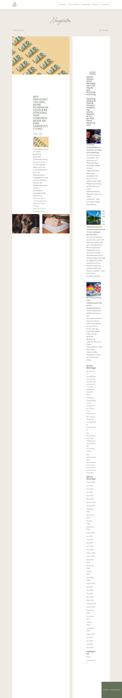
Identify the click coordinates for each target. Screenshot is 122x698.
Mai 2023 (89, 644)
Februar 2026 (91, 502)
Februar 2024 (91, 604)
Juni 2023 (89, 641)
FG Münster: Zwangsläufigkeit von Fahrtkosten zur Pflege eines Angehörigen (91, 405)
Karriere (86, 4)
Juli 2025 (89, 536)
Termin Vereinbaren (112, 690)
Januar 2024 (90, 607)
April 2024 (90, 597)
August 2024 (90, 583)
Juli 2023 (89, 637)
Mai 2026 (89, 492)
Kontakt (106, 4)
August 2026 (90, 482)
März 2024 (90, 600)
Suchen (92, 73)
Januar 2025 (90, 556)
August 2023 (90, 634)
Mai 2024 (89, 593)
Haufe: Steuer (90, 77)
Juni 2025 (89, 539)
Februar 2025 (91, 553)
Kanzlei (62, 4)
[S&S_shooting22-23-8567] (56, 233)
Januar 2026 (90, 506)
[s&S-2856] (25, 233)
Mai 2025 (89, 543)
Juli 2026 (89, 486)
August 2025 (90, 533)
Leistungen (74, 4)
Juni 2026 (89, 489)
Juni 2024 (89, 590)
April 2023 (90, 647)
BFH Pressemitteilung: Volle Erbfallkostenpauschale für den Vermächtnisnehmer (94, 303)
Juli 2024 (89, 587)
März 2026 (90, 499)
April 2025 (90, 546)
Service (96, 4)
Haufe (88, 657)
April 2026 (90, 496)
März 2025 (90, 550)
